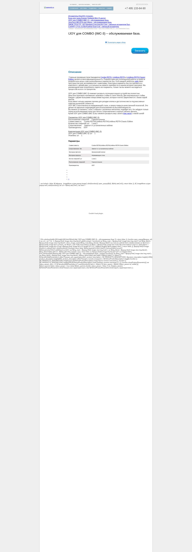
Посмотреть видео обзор (116, 42)
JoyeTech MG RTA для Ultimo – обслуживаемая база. (90, 22)
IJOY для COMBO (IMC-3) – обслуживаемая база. (114, 28)
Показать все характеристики (74, 257)
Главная (71, 28)
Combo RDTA (106, 77)
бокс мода (127, 113)
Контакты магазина (84, 4)
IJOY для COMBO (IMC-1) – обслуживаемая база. (88, 20)
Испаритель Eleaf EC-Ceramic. (80, 16)
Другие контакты (142, 4)
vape (137, 81)
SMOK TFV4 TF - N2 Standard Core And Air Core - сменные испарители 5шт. (99, 24)
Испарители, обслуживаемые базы (86, 28)
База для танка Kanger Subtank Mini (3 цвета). (87, 18)
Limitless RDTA (119, 77)
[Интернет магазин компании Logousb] (49, 7)
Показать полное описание (91, 259)
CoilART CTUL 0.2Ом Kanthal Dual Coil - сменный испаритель (93, 27)
